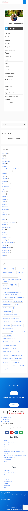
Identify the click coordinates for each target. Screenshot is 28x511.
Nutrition (4, 232)
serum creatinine (8, 358)
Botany (3, 176)
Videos (3, 255)
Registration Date (9, 93)
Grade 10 (4, 196)
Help (5, 487)
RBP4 (15, 348)
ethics (17, 304)
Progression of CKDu (9, 345)
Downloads (7, 470)
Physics (4, 234)
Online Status (8, 86)
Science (5, 355)
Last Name (7, 40)
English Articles (5, 189)
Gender (7, 60)
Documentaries (6, 183)
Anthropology (5, 161)
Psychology (5, 240)
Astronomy (4, 166)
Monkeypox (7, 335)
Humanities (4, 204)
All (2, 156)
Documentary (7, 301)
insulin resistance (17, 325)
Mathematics (5, 217)
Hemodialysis (17, 321)
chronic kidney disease (9, 276)
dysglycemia (18, 301)
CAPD (20, 272)
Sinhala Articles (5, 250)
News (3, 229)
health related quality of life (11, 318)
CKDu (13, 285)
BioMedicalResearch (9, 272)
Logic (3, 212)
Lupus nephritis (20, 331)
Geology (4, 194)
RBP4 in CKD (7, 351)
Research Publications (7, 242)
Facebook (9, 79)
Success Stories (8, 481)
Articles (4, 163)
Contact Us (7, 483)
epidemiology (7, 304)
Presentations (5, 237)
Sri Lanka (6, 362)
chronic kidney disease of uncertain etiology (12, 280)
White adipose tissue (9, 365)
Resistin (16, 351)
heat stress (6, 321)
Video (16, 362)
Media (3, 219)
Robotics (4, 245)
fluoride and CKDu (8, 308)
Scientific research (16, 355)
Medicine (4, 224)
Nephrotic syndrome (9, 338)
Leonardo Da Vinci (8, 331)
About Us (6, 479)
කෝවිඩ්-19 (20, 365)
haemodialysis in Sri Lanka (10, 314)
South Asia (18, 358)
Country (7, 66)
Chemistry (4, 181)
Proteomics (6, 348)
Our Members (7, 477)
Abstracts (4, 153)
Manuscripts (5, 214)
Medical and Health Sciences (9, 222)
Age (8, 53)
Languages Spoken (9, 73)
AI (4, 269)
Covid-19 (21, 297)
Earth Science (5, 186)
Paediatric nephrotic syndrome (11, 341)
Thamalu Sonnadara (13, 23)
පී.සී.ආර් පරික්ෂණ (7, 369)
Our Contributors (8, 475)
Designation (8, 46)
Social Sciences (5, 252)
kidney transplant (8, 328)
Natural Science (6, 227)
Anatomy (4, 158)
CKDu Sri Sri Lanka (9, 297)
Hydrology (4, 206)
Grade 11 (4, 199)
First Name (7, 33)
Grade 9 (4, 201)
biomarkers (20, 269)
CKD (5, 285)
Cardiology (4, 178)
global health (7, 311)
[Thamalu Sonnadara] (14, 18)
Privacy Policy (7, 485)
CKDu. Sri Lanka (9, 289)
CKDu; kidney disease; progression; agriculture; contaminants (12, 293)
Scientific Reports (6, 247)
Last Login (7, 99)
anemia (11, 269)
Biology (4, 173)
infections (6, 325)
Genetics (4, 191)
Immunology (5, 209)
